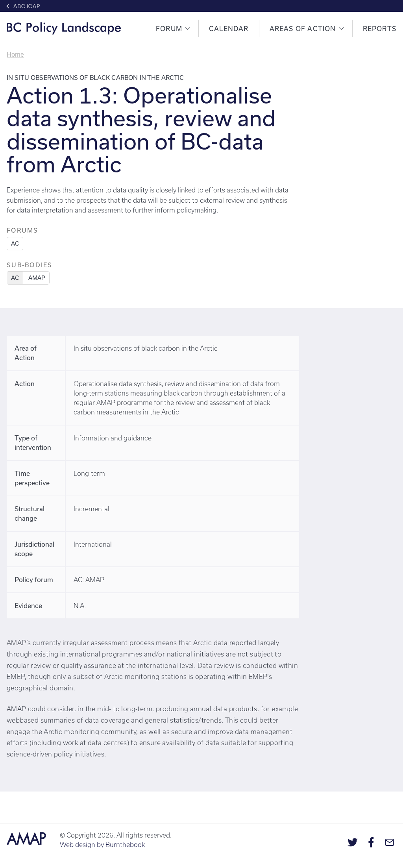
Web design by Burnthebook (102, 845)
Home (15, 54)
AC (15, 243)
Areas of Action (303, 28)
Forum (169, 28)
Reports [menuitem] (379, 28)
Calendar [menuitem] (229, 28)
